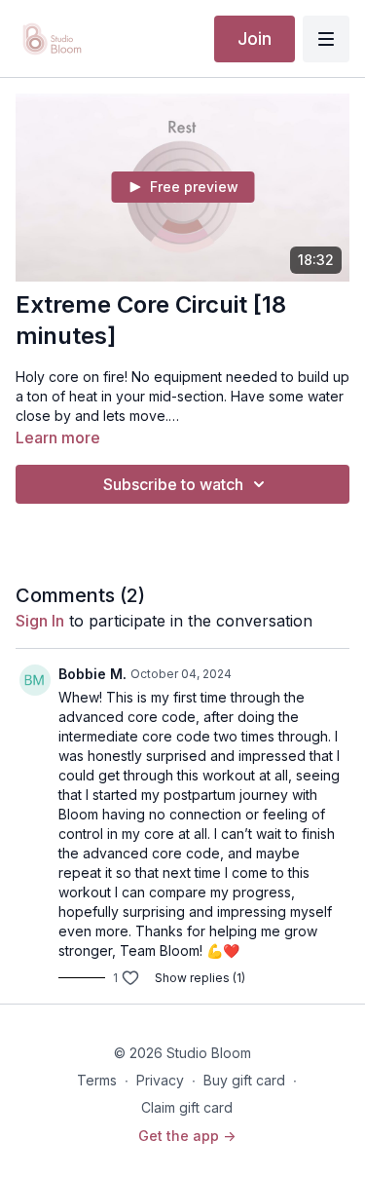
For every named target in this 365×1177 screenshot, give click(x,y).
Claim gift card (187, 1107)
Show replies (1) (200, 977)
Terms (97, 1080)
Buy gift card (244, 1080)
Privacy (160, 1080)
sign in (40, 620)
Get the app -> (187, 1135)
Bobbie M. (92, 673)
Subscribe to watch (173, 484)
